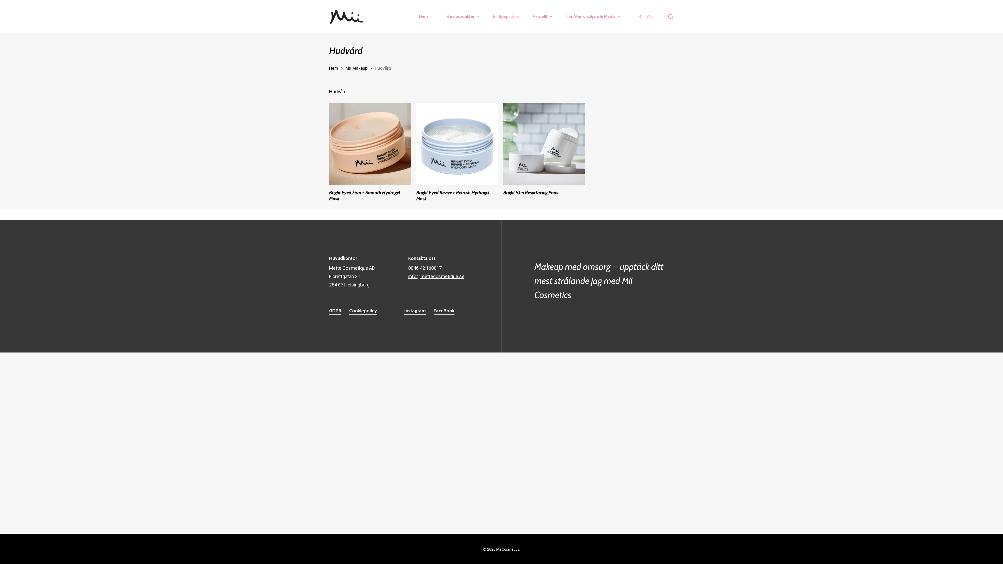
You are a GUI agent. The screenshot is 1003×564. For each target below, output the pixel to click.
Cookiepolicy (363, 311)
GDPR (335, 311)
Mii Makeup (357, 68)
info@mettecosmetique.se (436, 276)
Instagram (415, 311)
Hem (333, 68)
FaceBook (444, 311)
